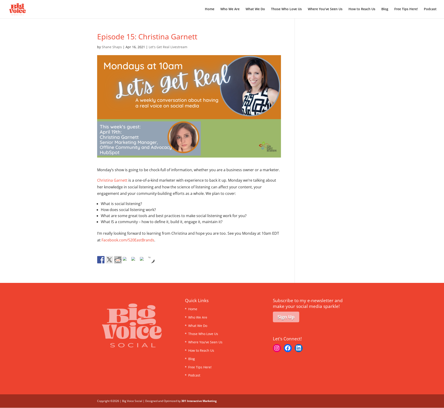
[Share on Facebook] (101, 259)
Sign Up (286, 317)
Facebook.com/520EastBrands (128, 240)
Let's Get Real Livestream (168, 47)
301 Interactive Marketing (199, 401)
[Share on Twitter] (109, 259)
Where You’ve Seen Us (325, 9)
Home (209, 9)
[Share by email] (143, 260)
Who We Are (230, 9)
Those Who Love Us (286, 9)
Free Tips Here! (406, 9)
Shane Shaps (112, 47)
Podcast (430, 9)
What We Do (255, 9)
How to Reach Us (361, 9)
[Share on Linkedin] (135, 260)
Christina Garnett (112, 180)
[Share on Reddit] (118, 259)
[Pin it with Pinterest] (126, 260)
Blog (384, 9)
